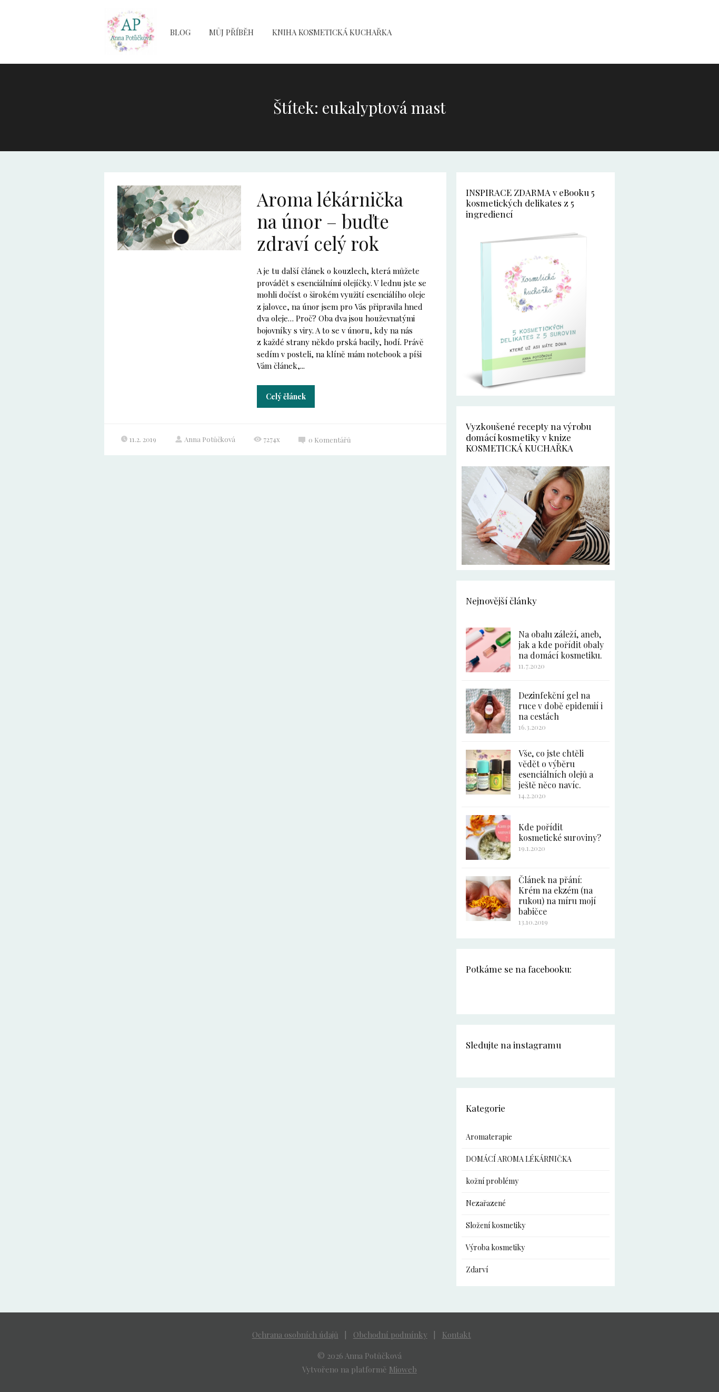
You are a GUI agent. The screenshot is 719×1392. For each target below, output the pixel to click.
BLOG (180, 32)
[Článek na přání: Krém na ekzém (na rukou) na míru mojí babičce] (488, 898)
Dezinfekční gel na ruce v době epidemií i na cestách (560, 706)
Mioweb (403, 1369)
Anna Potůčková (209, 439)
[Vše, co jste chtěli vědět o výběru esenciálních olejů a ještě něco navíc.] (488, 772)
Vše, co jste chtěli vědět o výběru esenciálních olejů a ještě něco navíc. (555, 769)
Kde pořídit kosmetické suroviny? (559, 832)
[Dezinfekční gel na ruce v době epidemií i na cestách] (488, 711)
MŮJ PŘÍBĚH (231, 32)
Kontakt (456, 1334)
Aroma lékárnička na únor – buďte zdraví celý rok (330, 221)
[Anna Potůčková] (130, 32)
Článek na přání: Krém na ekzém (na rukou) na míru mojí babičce (557, 895)
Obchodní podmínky (390, 1334)
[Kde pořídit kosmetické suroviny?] (488, 837)
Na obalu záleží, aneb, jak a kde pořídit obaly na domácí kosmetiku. (561, 645)
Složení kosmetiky (495, 1225)
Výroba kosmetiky (495, 1247)
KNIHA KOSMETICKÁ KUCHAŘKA (332, 32)
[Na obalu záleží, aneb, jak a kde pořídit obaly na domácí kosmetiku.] (488, 650)
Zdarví (477, 1269)
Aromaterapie (489, 1137)
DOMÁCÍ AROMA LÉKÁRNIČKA (519, 1159)
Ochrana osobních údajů (295, 1334)
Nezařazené (486, 1203)
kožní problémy (492, 1181)
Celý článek (286, 396)
